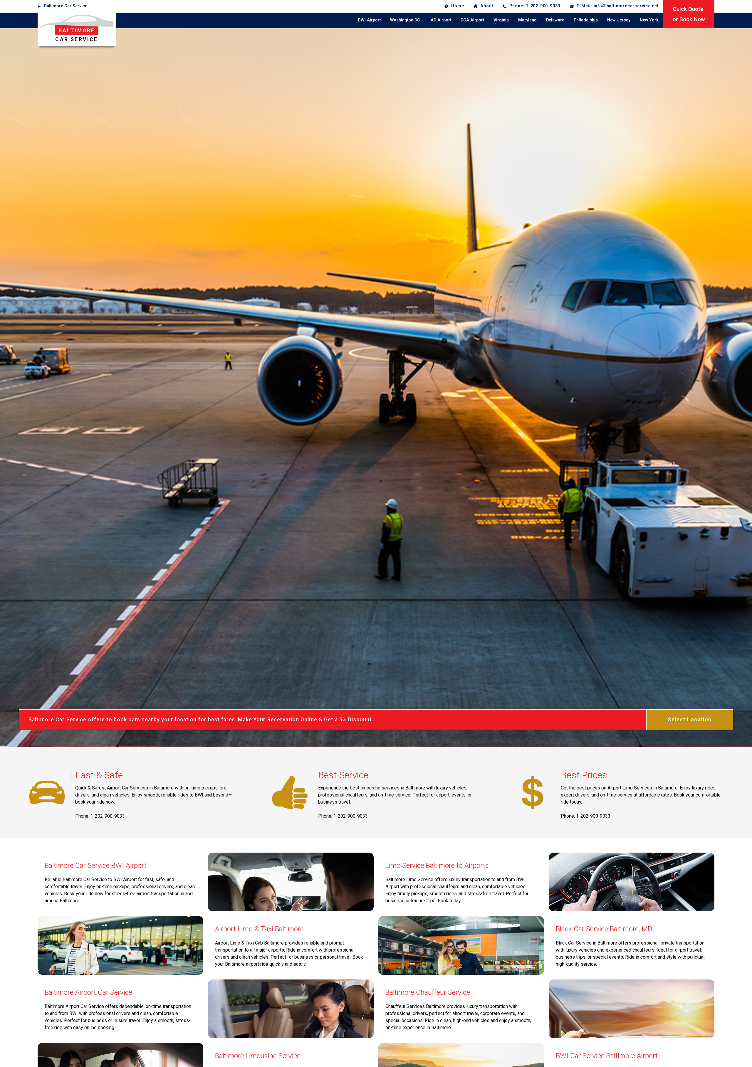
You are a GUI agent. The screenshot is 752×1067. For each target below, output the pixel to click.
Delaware (555, 20)
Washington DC (405, 20)
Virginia (501, 20)
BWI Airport (369, 20)
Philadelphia (586, 20)
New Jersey (618, 20)
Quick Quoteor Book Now (689, 14)
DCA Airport (472, 20)
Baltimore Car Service (65, 6)
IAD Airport (440, 20)
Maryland (527, 20)
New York (649, 20)
